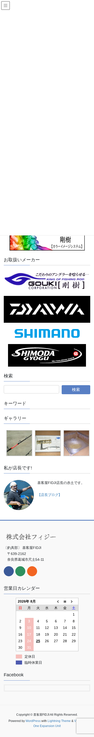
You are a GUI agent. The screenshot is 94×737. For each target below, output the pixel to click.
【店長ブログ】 (49, 495)
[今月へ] (64, 601)
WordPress (33, 721)
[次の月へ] (73, 601)
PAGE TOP (86, 710)
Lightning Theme (59, 721)
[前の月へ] (55, 601)
